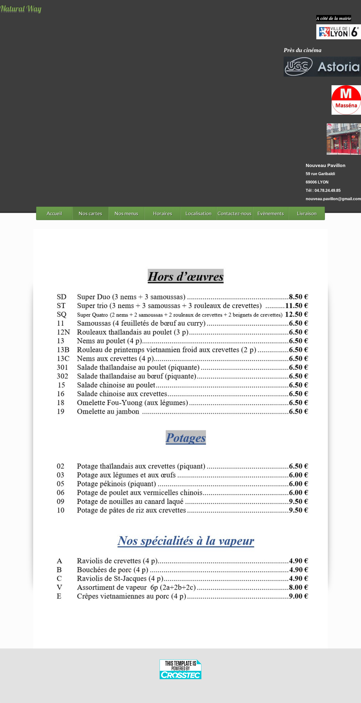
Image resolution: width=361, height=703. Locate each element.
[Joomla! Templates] (180, 693)
